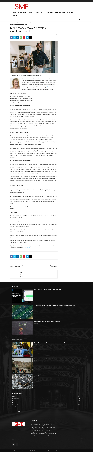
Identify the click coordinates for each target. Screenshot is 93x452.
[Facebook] (11, 37)
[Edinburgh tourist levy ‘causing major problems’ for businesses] (22, 365)
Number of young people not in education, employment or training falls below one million (53, 342)
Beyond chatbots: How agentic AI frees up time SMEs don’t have (48, 289)
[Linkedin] (80, 1)
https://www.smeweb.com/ (24, 274)
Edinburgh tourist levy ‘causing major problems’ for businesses (48, 358)
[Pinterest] (24, 37)
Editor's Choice (16, 22)
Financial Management (20, 24)
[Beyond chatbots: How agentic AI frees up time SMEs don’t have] (22, 296)
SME (12, 34)
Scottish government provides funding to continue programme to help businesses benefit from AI (56, 375)
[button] (79, 19)
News (26, 24)
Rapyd (46, 86)
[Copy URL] (30, 37)
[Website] (21, 276)
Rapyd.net (27, 247)
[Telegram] (27, 37)
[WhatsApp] (21, 37)
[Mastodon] (23, 276)
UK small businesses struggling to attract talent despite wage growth (21, 265)
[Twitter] (82, 1)
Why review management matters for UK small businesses (47, 321)
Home (11, 22)
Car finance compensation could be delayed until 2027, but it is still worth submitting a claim (54, 305)
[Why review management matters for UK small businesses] (22, 328)
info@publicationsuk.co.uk (42, 438)
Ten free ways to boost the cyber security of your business (47, 265)
